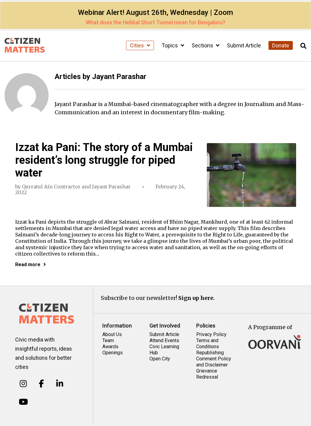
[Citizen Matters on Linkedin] (60, 384)
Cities (137, 45)
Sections (203, 45)
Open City (159, 359)
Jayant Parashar (111, 187)
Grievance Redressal (207, 374)
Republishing (210, 353)
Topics (170, 45)
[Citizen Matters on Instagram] (23, 384)
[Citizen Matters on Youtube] (23, 401)
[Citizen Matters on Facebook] (41, 384)
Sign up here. (196, 297)
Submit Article (244, 45)
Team (108, 340)
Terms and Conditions (207, 343)
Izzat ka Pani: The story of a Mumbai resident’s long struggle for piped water (104, 160)
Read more (27, 264)
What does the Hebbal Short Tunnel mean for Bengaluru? (155, 22)
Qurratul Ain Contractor (51, 187)
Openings (112, 353)
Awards (110, 346)
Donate (280, 45)
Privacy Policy (211, 334)
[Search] (303, 46)
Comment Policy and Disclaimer (213, 362)
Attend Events (164, 340)
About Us (112, 334)
